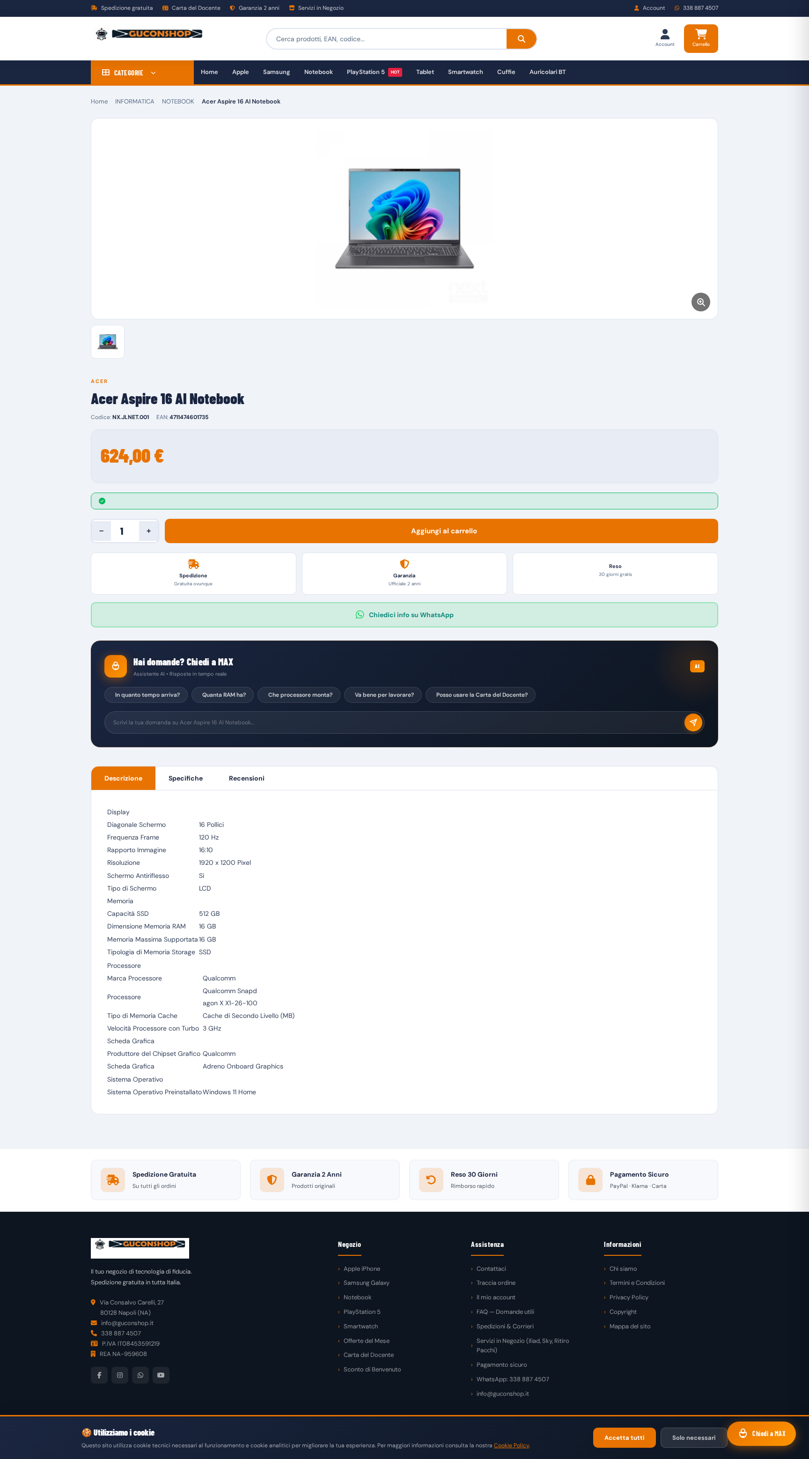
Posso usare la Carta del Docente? (482, 695)
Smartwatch (465, 72)
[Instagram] (119, 1375)
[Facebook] (99, 1375)
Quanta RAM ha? (224, 695)
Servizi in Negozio (320, 8)
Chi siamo (623, 1269)
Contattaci (491, 1269)
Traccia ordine (496, 1283)
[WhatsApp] (140, 1375)
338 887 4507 (700, 8)
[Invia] (693, 722)
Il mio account (496, 1297)
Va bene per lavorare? (384, 695)
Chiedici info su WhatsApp (411, 615)
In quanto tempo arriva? (147, 695)
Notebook (318, 72)
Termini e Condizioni (637, 1283)
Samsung (276, 72)
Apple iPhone (362, 1269)
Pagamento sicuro (502, 1365)
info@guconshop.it (503, 1394)
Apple (240, 72)
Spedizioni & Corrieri (505, 1326)
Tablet (425, 72)
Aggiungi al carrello (444, 531)
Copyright (623, 1312)
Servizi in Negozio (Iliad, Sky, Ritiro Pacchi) (523, 1346)
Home (209, 72)
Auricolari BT (548, 72)
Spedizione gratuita (126, 8)
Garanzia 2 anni (258, 8)
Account (653, 8)
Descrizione (123, 778)
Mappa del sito (630, 1326)
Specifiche (186, 778)
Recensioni (247, 778)
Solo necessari (694, 1438)
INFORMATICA (134, 101)
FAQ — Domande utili (505, 1312)
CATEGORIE (129, 72)
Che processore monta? (300, 695)
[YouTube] (161, 1375)
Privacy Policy (629, 1297)
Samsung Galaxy (367, 1283)
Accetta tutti (624, 1438)
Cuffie (506, 72)
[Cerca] (522, 39)
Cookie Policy (511, 1445)
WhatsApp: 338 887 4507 (513, 1379)
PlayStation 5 (373, 72)
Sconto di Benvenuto (372, 1369)
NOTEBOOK (178, 101)
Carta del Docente (195, 8)
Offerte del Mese (367, 1341)
